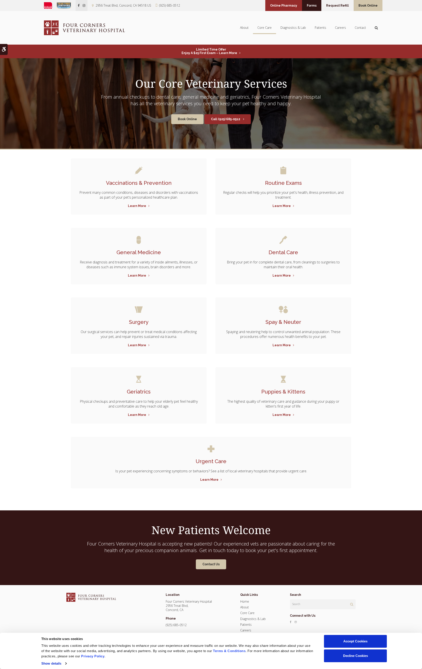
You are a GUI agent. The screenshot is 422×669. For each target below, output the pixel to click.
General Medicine (138, 252)
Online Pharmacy (283, 5)
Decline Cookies (355, 656)
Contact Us (211, 564)
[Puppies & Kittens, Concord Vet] (283, 379)
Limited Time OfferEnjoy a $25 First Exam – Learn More (209, 51)
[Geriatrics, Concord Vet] (138, 379)
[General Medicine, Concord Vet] (138, 239)
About (244, 27)
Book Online (368, 5)
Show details (51, 663)
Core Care (264, 27)
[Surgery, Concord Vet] (138, 309)
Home (244, 601)
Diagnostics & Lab (293, 27)
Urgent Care (211, 461)
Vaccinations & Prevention (139, 183)
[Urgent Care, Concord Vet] (211, 448)
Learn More (137, 206)
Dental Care (283, 252)
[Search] (351, 604)
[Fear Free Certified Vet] (66, 5)
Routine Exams (283, 183)
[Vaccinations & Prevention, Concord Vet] (138, 170)
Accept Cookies (355, 641)
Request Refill (337, 5)
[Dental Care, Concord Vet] (283, 239)
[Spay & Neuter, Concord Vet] (283, 309)
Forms (311, 5)
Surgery (139, 322)
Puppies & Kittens (283, 391)
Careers (340, 27)
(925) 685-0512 (169, 5)
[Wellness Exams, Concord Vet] (283, 170)
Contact (360, 27)
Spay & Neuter (283, 322)
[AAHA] (50, 5)
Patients (320, 27)
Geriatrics (139, 391)
